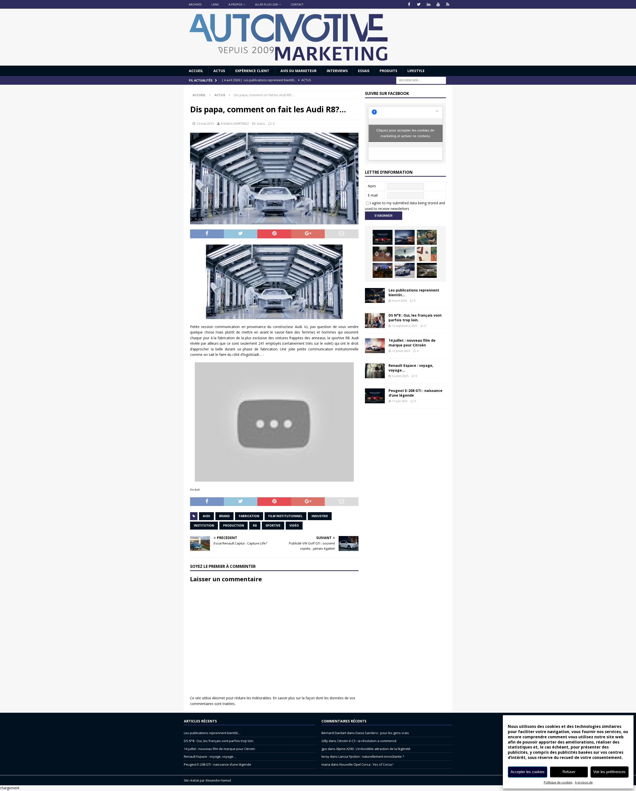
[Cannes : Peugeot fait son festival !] (383, 270)
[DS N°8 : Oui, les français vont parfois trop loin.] (375, 320)
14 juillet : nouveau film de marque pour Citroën (412, 342)
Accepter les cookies (528, 772)
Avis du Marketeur (298, 70)
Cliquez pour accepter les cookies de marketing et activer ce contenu (405, 133)
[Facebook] (409, 4)
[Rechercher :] (421, 80)
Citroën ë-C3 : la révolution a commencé (367, 741)
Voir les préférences (609, 772)
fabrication (249, 516)
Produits (388, 70)
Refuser (568, 772)
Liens (215, 4)
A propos (235, 4)
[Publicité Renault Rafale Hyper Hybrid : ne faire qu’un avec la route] (427, 270)
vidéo (294, 525)
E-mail (373, 195)
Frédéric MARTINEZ (235, 123)
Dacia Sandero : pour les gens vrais (382, 733)
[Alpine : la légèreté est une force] (427, 237)
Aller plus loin (266, 4)
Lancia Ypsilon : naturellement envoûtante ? (371, 756)
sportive (273, 525)
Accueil (196, 70)
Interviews (337, 70)
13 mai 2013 (205, 123)
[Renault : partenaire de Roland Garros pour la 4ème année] (427, 254)
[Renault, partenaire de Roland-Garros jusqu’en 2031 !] (383, 254)
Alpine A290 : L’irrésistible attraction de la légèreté (373, 749)
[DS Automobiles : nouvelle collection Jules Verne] (405, 254)
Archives (195, 4)
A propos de (584, 782)
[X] (418, 4)
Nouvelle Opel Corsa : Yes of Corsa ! (366, 764)
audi (206, 516)
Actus (219, 70)
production (233, 525)
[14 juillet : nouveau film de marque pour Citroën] (375, 345)
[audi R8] (274, 282)
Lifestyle (416, 70)
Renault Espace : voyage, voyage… (411, 367)
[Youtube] (438, 4)
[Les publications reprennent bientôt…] (375, 295)
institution (204, 525)
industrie (320, 516)
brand (224, 516)
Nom (372, 186)
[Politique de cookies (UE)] (447, 4)
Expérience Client (252, 70)
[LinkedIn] (428, 4)
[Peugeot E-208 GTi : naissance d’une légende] (383, 237)
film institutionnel (285, 516)
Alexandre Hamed (218, 780)
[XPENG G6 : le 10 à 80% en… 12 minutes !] (405, 237)
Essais (363, 70)
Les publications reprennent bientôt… (414, 292)
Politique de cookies (558, 782)
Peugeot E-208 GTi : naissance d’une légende (415, 392)
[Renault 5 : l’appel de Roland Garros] (405, 270)
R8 (255, 525)
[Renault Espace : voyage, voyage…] (375, 370)
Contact (297, 4)
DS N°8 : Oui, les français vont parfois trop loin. (415, 317)
